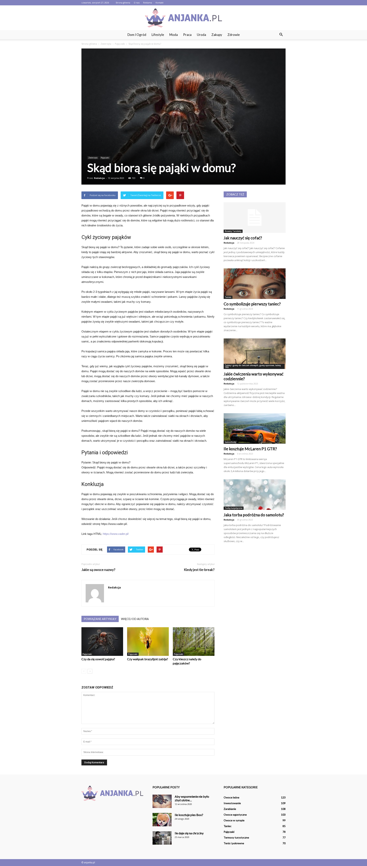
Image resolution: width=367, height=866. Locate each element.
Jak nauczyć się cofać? (243, 237)
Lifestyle (158, 35)
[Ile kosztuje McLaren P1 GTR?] (255, 428)
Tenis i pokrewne (234, 843)
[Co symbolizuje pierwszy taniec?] (255, 283)
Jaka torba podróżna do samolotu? (254, 514)
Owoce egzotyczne (235, 814)
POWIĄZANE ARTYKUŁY (100, 619)
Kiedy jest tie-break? (199, 570)
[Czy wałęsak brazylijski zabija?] (148, 641)
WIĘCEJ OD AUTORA (135, 619)
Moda (173, 35)
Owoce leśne (231, 797)
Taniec (228, 297)
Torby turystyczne (233, 508)
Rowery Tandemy (233, 231)
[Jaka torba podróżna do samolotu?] (255, 494)
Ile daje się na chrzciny (189, 833)
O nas (137, 2)
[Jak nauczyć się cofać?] (255, 217)
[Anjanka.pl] (183, 17)
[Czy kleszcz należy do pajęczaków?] (193, 641)
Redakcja (99, 178)
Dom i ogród (136, 35)
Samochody (230, 442)
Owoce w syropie (234, 820)
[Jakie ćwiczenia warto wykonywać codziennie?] (255, 353)
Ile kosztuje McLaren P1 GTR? (250, 448)
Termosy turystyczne (236, 837)
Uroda (201, 35)
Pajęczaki (105, 157)
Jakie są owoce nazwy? (98, 570)
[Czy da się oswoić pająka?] (102, 641)
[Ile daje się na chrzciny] (162, 838)
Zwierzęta (92, 157)
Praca (187, 35)
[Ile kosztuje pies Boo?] (162, 819)
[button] (281, 34)
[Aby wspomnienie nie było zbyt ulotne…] (162, 801)
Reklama (147, 2)
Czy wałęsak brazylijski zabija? (147, 659)
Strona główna (123, 2)
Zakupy (216, 35)
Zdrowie (233, 35)
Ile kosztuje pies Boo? (189, 815)
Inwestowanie (232, 803)
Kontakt (159, 2)
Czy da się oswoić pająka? (98, 659)
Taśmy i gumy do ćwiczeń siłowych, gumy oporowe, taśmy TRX (253, 366)
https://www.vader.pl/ (116, 533)
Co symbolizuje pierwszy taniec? (252, 303)
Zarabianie (230, 808)
